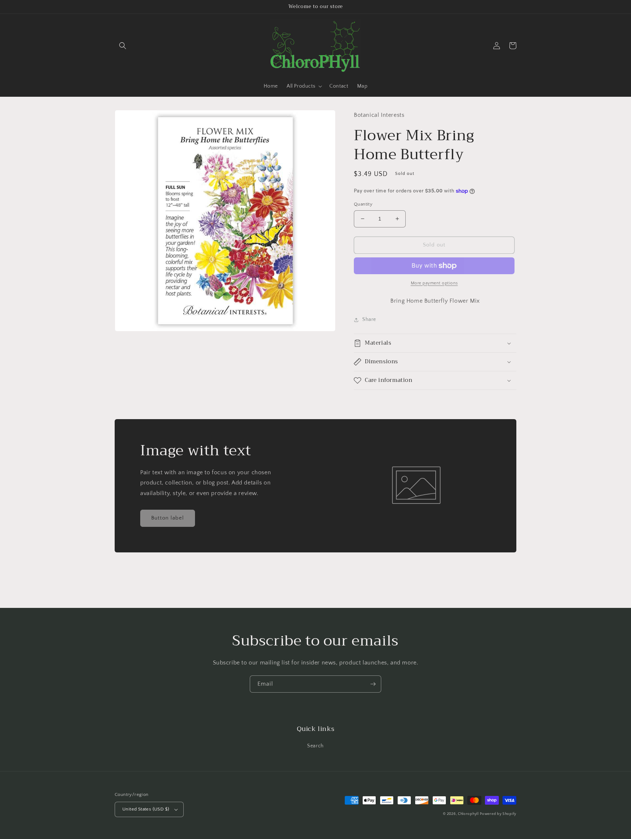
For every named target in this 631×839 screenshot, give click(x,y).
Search (315, 746)
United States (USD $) (145, 809)
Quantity (363, 204)
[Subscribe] (373, 684)
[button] (123, 46)
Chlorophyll (468, 814)
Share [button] (369, 319)
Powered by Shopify (498, 814)
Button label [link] (167, 518)
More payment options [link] (434, 283)
